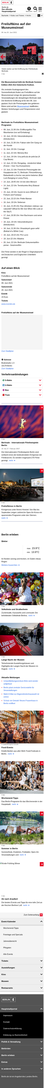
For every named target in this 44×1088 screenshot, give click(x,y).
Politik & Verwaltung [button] (10, 1042)
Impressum (7, 1015)
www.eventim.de (8, 304)
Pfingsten (7, 948)
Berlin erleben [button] (8, 1055)
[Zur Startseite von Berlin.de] (8, 1001)
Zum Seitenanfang (31, 915)
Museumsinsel (23, 106)
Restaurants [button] (7, 988)
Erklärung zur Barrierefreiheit (15, 1035)
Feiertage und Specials (13, 935)
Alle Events (8, 954)
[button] (40, 15)
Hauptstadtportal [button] (9, 1009)
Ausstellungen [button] (8, 968)
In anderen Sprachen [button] (11, 1069)
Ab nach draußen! (9, 899)
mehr (11, 460)
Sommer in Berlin (9, 848)
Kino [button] (3, 974)
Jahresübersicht (10, 941)
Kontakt (6, 1022)
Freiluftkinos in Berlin (11, 506)
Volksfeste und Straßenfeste (14, 609)
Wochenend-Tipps (9, 798)
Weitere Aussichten (9, 565)
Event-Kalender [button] (8, 921)
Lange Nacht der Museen (12, 660)
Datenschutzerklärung (12, 1029)
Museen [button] (5, 981)
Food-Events (7, 747)
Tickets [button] (4, 961)
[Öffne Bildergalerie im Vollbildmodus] (42, 74)
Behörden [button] (5, 1048)
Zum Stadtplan (7, 351)
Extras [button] (4, 1062)
